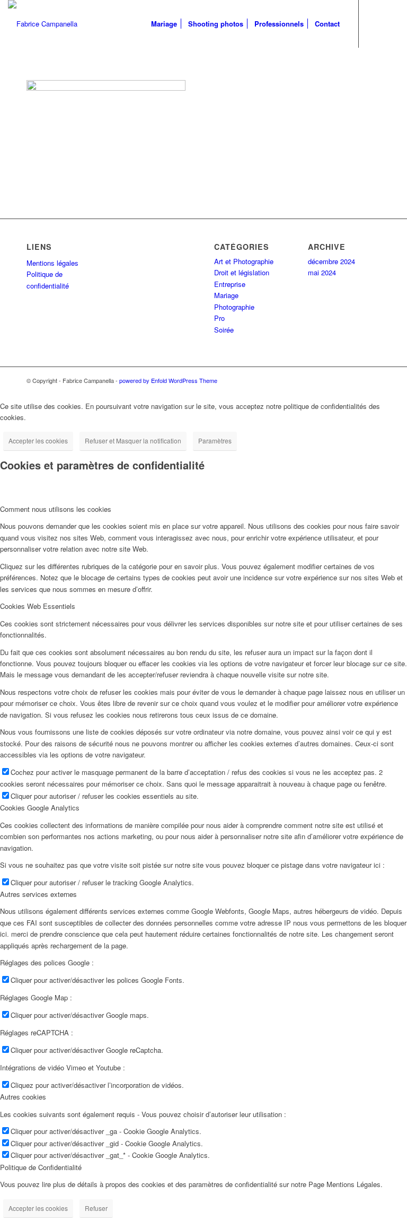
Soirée (224, 330)
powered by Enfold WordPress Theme (168, 380)
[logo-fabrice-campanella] (42, 24)
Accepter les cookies (38, 440)
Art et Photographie (243, 261)
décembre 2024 (331, 261)
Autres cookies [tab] (23, 1097)
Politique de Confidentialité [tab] (41, 1167)
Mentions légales (52, 263)
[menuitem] (164, 24)
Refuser (96, 1208)
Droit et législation (241, 272)
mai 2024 (322, 272)
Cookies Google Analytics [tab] (39, 808)
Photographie (234, 307)
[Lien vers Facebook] (375, 23)
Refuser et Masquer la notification (133, 440)
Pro (219, 318)
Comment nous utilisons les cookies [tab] (55, 509)
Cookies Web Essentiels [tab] (37, 606)
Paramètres (215, 440)
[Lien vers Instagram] (391, 23)
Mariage (226, 295)
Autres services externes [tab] (38, 894)
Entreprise (229, 284)
